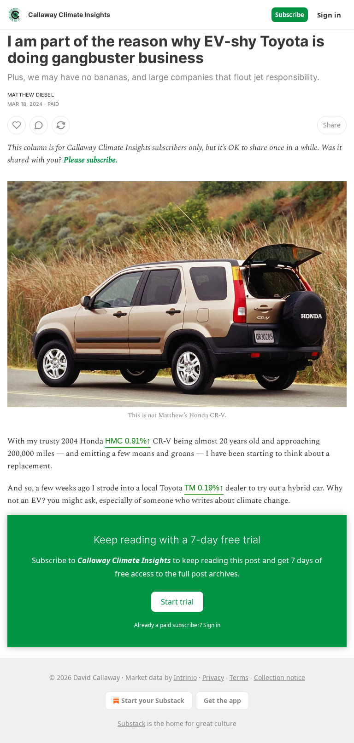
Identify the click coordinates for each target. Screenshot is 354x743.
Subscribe (289, 15)
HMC (128, 441)
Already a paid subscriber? (177, 625)
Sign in (329, 14)
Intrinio (185, 677)
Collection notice (279, 677)
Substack (131, 723)
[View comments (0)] (39, 125)
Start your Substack (152, 700)
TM (204, 488)
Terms (239, 677)
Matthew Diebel (30, 95)
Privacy (213, 677)
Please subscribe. (91, 160)
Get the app (222, 700)
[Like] (16, 125)
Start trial (177, 601)
